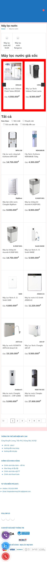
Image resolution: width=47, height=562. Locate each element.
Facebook (3, 518)
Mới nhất (17, 121)
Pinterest (8, 518)
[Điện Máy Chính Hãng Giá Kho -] (14, 11)
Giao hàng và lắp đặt (11, 468)
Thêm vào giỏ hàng (17, 67)
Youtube (13, 518)
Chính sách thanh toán (11, 474)
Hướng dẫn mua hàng (11, 448)
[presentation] (4, 85)
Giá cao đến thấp (11, 124)
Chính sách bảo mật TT (12, 471)
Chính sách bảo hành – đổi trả (14, 465)
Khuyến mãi (29, 121)
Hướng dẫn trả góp (10, 451)
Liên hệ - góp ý (9, 445)
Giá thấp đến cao (28, 124)
